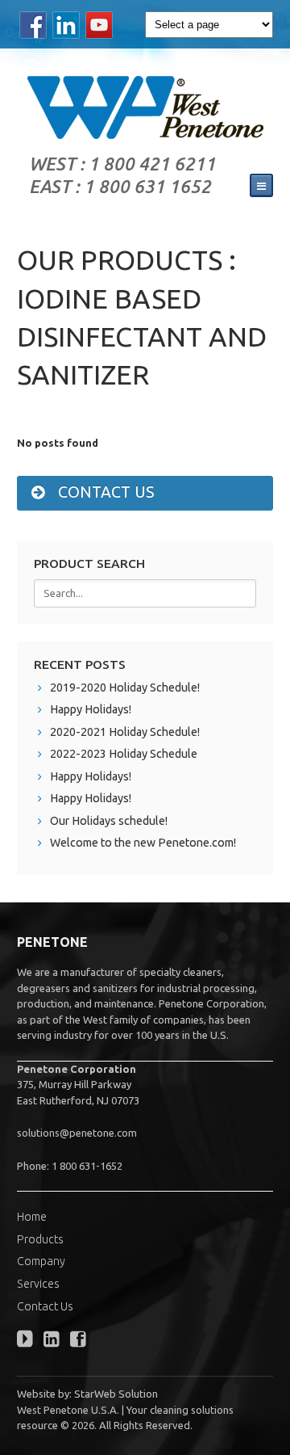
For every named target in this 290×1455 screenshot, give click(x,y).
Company (41, 1261)
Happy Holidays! (90, 709)
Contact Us (45, 1306)
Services (38, 1283)
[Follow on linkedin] (56, 1341)
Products (40, 1239)
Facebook (33, 25)
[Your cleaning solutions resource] (145, 107)
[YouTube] (29, 1341)
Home (32, 1216)
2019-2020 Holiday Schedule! (125, 687)
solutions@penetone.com (77, 1132)
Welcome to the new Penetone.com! (143, 842)
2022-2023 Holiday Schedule (123, 753)
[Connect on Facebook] (82, 1341)
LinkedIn (66, 25)
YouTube (99, 25)
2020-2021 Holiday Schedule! (125, 731)
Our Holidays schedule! (109, 820)
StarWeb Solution (116, 1393)
